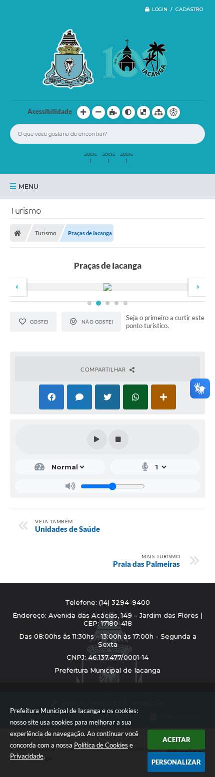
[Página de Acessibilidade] (173, 112)
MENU (28, 186)
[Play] (97, 439)
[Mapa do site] (158, 112)
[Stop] (118, 439)
